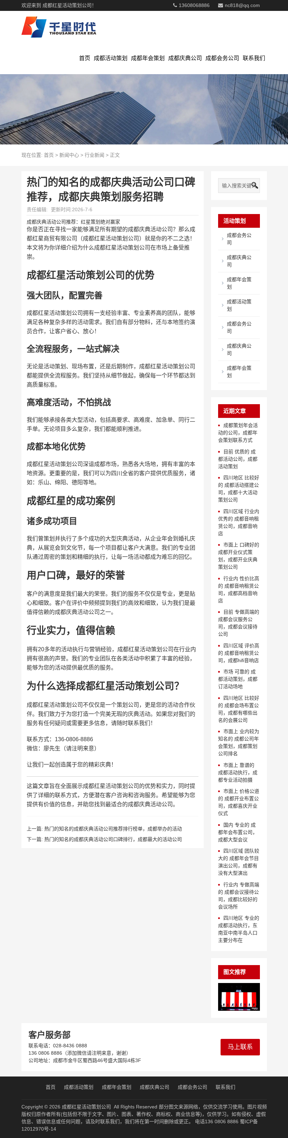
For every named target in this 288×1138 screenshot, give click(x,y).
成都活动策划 (110, 58)
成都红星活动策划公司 (86, 1107)
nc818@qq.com (242, 5)
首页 (84, 58)
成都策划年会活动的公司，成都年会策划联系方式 (238, 432)
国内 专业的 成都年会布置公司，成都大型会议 (237, 832)
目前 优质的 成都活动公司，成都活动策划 (237, 459)
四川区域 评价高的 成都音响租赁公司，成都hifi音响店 (238, 653)
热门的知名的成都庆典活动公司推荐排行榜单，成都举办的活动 (113, 829)
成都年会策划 (148, 58)
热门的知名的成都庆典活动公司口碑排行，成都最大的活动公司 (113, 839)
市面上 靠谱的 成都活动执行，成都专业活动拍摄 (237, 772)
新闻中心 (69, 155)
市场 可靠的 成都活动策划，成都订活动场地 (237, 679)
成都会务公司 (222, 58)
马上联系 (240, 1046)
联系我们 (254, 58)
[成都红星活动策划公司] (58, 27)
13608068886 (194, 5)
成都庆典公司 (185, 58)
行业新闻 (94, 155)
